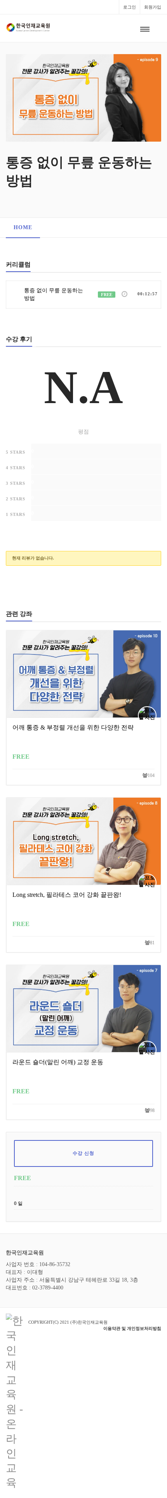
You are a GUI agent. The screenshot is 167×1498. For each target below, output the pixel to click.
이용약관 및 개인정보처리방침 (132, 1328)
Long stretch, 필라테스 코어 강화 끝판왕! (66, 894)
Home (23, 227)
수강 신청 (84, 1153)
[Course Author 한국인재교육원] (149, 715)
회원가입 (152, 7)
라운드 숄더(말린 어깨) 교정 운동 (57, 1062)
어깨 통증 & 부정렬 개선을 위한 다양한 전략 (73, 727)
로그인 (129, 7)
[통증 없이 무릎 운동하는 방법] (83, 97)
